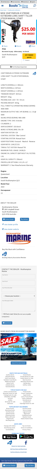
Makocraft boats (10, 417)
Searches (16, 2)
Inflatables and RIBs (10, 397)
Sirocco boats (27, 410)
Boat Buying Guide (9, 428)
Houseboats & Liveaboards (27, 401)
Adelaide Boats (10, 385)
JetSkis (10, 400)
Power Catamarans (26, 393)
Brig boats (27, 413)
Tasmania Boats (10, 386)
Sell (5, 2)
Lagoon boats (27, 412)
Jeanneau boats (10, 415)
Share (33, 46)
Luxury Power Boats (27, 397)
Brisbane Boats (10, 376)
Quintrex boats (10, 413)
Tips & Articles (26, 426)
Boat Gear (3, 10)
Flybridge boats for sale (27, 403)
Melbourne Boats (10, 381)
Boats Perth (10, 383)
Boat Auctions (27, 380)
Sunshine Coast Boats (10, 380)
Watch (19, 46)
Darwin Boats (27, 375)
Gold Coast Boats (10, 378)
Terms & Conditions (26, 428)
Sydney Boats (10, 375)
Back (5, 46)
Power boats (27, 392)
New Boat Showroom (27, 381)
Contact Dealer (10, 465)
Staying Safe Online (9, 426)
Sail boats (10, 403)
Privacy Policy (26, 429)
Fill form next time (16, 315)
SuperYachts (27, 395)
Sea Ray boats (10, 412)
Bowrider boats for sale (10, 393)
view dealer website (11, 229)
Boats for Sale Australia (18, 446)
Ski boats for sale (10, 402)
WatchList (26, 2)
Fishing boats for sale (10, 395)
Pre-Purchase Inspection (19, 67)
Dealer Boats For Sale (27, 378)
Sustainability (10, 429)
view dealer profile (11, 224)
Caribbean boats (27, 415)
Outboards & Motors (14, 10)
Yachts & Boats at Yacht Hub (18, 452)
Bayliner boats (27, 417)
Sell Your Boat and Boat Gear (18, 449)
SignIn (33, 2)
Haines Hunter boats (27, 418)
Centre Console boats (10, 392)
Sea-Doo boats (26, 408)
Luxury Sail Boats (27, 398)
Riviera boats (10, 408)
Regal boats (10, 418)
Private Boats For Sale (26, 376)
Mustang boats (10, 420)
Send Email (7, 323)
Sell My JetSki (27, 385)
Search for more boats (18, 363)
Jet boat (10, 398)
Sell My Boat (26, 383)
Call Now (30, 465)
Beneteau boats (10, 410)
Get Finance (29, 56)
